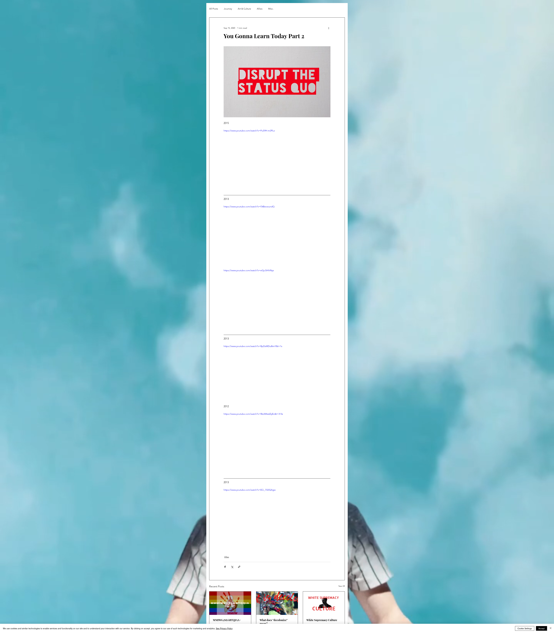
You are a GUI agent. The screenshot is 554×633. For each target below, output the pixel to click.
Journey (228, 8)
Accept (541, 628)
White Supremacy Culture (321, 620)
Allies (259, 8)
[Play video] (277, 159)
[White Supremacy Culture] (324, 603)
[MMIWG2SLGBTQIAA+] (230, 603)
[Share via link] (239, 566)
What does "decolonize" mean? (274, 621)
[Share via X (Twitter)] (232, 566)
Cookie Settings (524, 628)
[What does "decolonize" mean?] (277, 603)
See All (341, 586)
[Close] (550, 628)
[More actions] (328, 28)
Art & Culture (244, 8)
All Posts (213, 8)
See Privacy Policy (224, 628)
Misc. (271, 8)
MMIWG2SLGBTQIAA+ (227, 620)
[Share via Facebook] (225, 566)
